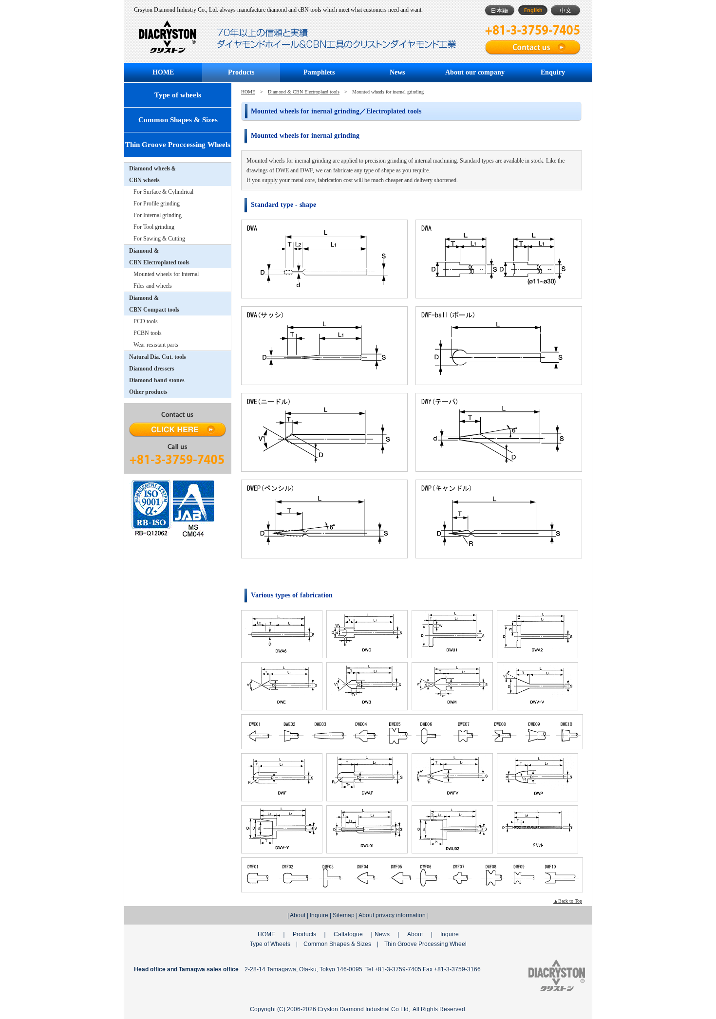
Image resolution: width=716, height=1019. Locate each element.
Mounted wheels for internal (166, 274)
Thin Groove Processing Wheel (425, 944)
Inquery (533, 47)
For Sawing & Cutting (159, 238)
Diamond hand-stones (157, 380)
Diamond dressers (151, 368)
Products (241, 72)
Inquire (319, 915)
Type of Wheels (270, 944)
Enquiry (553, 72)
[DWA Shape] (324, 258)
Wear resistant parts (155, 344)
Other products (148, 392)
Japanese (499, 10)
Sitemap (344, 915)
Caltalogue (348, 934)
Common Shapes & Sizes (178, 120)
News (397, 72)
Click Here (177, 430)
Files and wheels (152, 285)
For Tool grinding (153, 226)
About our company (475, 72)
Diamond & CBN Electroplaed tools (303, 91)
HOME (163, 72)
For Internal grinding (157, 215)
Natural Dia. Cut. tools (157, 356)
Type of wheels (177, 95)
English (532, 10)
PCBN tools (147, 333)
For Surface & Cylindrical (163, 191)
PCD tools (145, 321)
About (297, 915)
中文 (566, 10)
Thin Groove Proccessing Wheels (177, 144)
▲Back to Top (567, 901)
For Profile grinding (156, 203)
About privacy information (392, 915)
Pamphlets (319, 72)
